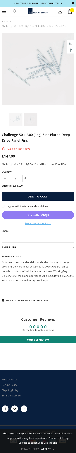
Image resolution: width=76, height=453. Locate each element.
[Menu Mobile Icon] (4, 11)
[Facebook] (5, 408)
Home (5, 21)
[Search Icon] (15, 11)
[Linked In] (24, 408)
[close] (73, 3)
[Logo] (38, 11)
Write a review (38, 340)
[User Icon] (60, 11)
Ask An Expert (40, 300)
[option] (38, 69)
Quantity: (7, 171)
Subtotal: (7, 185)
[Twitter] (14, 408)
